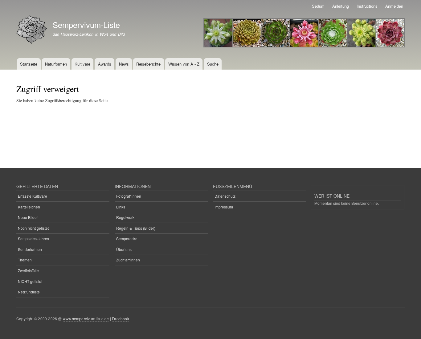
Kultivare (82, 64)
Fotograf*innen (128, 196)
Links (120, 206)
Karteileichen (29, 206)
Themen (25, 259)
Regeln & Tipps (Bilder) (135, 228)
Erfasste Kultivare (32, 196)
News (124, 64)
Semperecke (126, 238)
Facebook (120, 318)
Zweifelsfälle (28, 270)
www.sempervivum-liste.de (86, 318)
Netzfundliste (29, 291)
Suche (213, 64)
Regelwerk (125, 217)
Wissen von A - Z (183, 64)
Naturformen (56, 64)
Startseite (28, 64)
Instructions (367, 6)
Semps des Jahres (33, 238)
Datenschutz (225, 196)
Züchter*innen (128, 259)
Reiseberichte (148, 64)
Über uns (124, 249)
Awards (104, 64)
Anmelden (394, 6)
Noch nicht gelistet (33, 228)
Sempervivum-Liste (86, 24)
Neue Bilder (28, 217)
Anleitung (340, 6)
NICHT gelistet (30, 281)
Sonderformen (30, 249)
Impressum (224, 206)
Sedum (318, 6)
